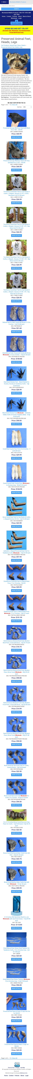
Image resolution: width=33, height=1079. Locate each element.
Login (20, 18)
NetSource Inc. (24, 1073)
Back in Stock (27, 16)
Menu (4, 2)
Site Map (22, 1067)
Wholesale (14, 18)
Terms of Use (11, 1067)
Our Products (5, 45)
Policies (17, 1075)
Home (3, 16)
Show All (14, 104)
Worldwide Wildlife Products (18, 2)
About (22, 1075)
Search (16, 9)
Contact (9, 16)
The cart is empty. (16, 23)
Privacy (17, 1067)
